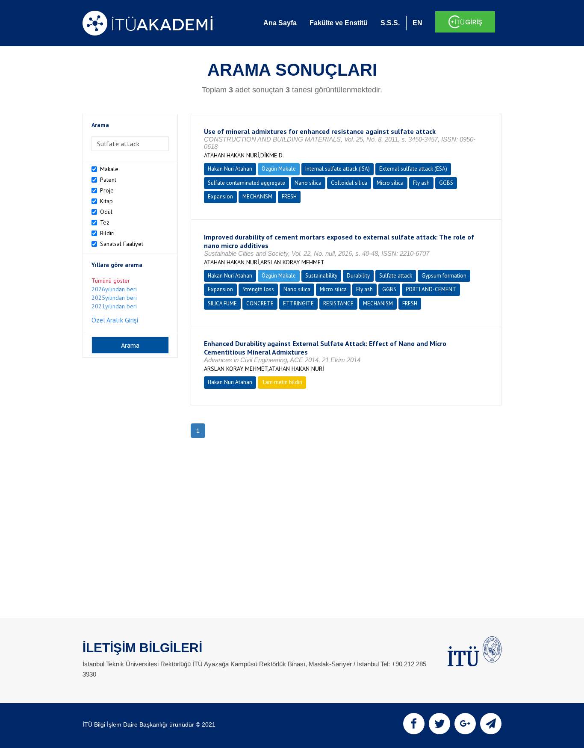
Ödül (106, 212)
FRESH (289, 196)
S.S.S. (390, 23)
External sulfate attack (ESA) (413, 168)
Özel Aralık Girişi (114, 320)
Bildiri (107, 233)
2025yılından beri (114, 298)
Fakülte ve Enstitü (339, 23)
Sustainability (321, 275)
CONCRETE (260, 303)
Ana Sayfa (280, 23)
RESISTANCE (338, 303)
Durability (358, 275)
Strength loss (258, 289)
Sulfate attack (395, 275)
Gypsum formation (444, 275)
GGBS (446, 182)
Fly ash (421, 182)
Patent (108, 179)
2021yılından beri (114, 306)
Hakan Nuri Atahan (230, 168)
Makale (109, 169)
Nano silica (308, 182)
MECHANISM (257, 196)
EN (417, 23)
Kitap (106, 201)
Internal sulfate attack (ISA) (337, 168)
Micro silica (390, 182)
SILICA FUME (222, 303)
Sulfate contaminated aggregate (246, 182)
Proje (107, 190)
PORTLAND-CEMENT (431, 289)
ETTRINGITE (298, 303)
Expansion (220, 196)
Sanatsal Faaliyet (121, 244)
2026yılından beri (114, 289)
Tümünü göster (110, 280)
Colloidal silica (349, 182)
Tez (104, 222)
